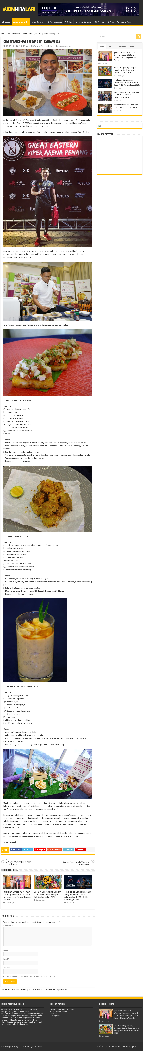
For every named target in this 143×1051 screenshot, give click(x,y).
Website (6, 968)
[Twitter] (102, 1046)
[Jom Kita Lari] (19, 8)
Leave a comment (65, 46)
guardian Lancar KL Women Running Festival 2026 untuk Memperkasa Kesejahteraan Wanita (17, 896)
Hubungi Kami (125, 22)
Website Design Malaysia (132, 1046)
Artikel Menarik (21, 22)
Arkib (112, 22)
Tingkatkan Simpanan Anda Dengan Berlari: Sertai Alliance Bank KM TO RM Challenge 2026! (77, 896)
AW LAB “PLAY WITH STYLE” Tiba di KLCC (18, 862)
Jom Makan (49, 46)
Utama (7, 22)
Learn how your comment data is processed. (49, 990)
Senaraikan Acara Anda (59, 1011)
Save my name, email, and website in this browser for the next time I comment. (37, 976)
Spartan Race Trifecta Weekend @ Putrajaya (76, 862)
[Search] (138, 36)
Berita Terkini (39, 22)
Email (6, 959)
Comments (122, 47)
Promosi (101, 22)
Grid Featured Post (37, 46)
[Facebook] (100, 1046)
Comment (8, 925)
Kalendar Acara (56, 22)
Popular (111, 47)
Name (6, 950)
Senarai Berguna (84, 22)
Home (3, 34)
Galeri (69, 22)
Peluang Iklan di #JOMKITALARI (62, 1009)
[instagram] (105, 1046)
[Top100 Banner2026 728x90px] (88, 9)
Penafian (53, 1014)
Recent (101, 47)
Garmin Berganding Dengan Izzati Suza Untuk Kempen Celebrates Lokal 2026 (47, 894)
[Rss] (97, 1046)
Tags (132, 47)
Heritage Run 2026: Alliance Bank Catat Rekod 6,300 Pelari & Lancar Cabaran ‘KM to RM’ (127, 94)
